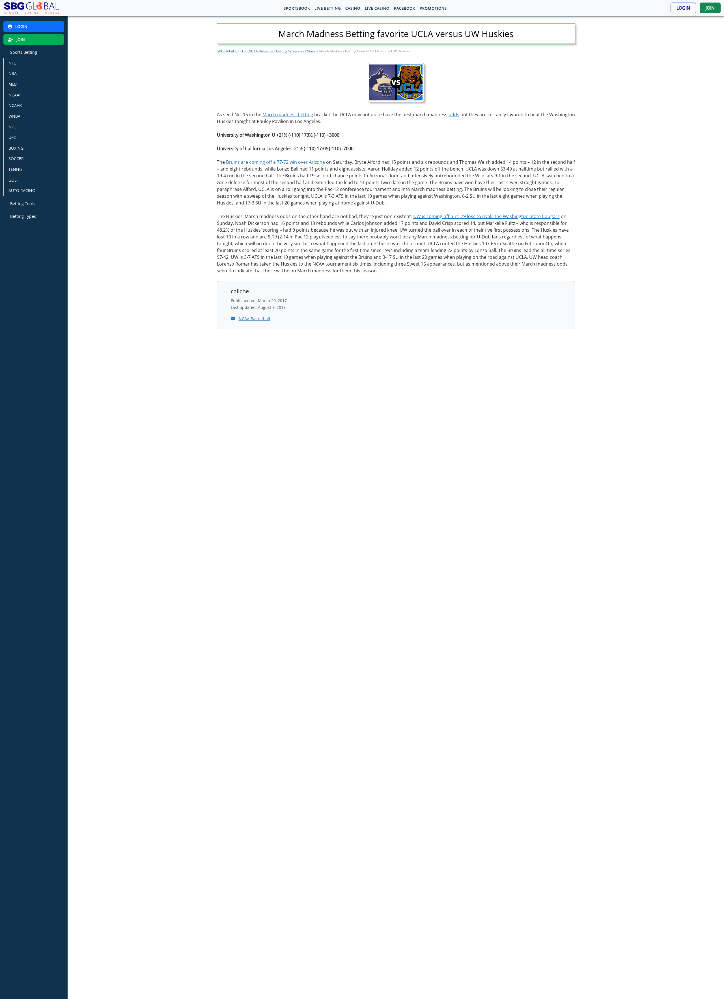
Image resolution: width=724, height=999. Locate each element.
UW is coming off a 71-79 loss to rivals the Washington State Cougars (486, 216)
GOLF (13, 180)
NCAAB (15, 105)
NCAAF (14, 95)
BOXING (15, 148)
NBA (12, 73)
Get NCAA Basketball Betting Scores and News (278, 51)
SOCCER (16, 158)
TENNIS (15, 169)
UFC (12, 137)
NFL (12, 63)
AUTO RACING (21, 190)
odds (454, 114)
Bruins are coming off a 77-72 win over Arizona (275, 162)
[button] (683, 8)
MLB (12, 84)
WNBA (14, 116)
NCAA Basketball (254, 318)
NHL (12, 126)
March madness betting (287, 114)
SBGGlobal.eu (228, 51)
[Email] (233, 318)
